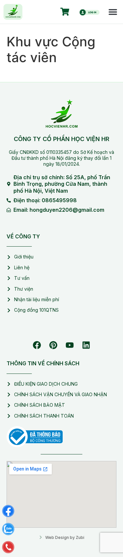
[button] (113, 12)
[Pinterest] (53, 345)
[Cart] (64, 11)
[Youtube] (70, 345)
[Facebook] (37, 345)
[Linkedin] (86, 345)
